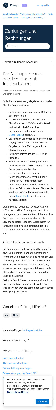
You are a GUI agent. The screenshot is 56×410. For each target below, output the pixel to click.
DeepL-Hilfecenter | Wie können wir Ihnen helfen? (24, 14)
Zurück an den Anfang (15, 340)
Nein (15, 315)
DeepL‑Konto (16, 134)
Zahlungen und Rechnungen (33, 17)
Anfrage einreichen (33, 330)
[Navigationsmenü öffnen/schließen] (38, 5)
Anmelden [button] (45, 5)
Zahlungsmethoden (13, 358)
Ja (6, 315)
